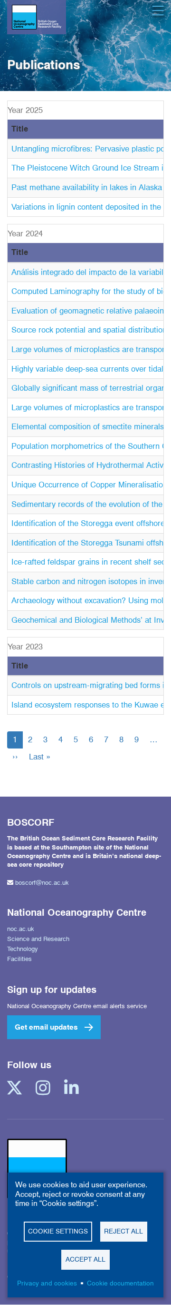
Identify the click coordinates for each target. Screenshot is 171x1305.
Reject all (123, 1231)
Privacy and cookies (47, 1283)
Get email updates (46, 1027)
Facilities (19, 958)
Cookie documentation (120, 1283)
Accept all (85, 1259)
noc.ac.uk (20, 928)
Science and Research (38, 938)
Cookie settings (58, 1231)
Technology (22, 948)
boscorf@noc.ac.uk (42, 882)
